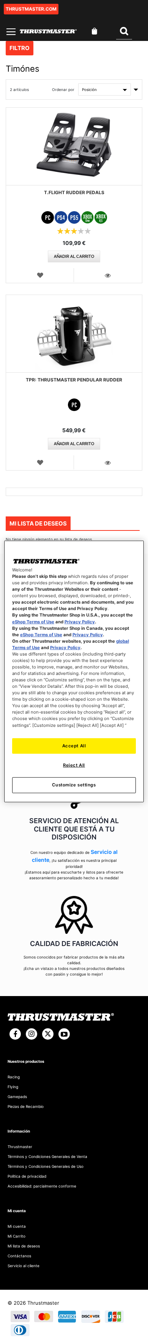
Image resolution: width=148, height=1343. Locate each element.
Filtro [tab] (19, 48)
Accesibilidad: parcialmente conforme (42, 1186)
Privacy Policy (80, 621)
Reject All (74, 765)
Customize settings (74, 785)
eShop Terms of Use (33, 621)
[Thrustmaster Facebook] (15, 1034)
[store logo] (48, 31)
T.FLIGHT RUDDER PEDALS (74, 192)
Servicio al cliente (23, 1265)
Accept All (74, 745)
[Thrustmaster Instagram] (31, 1034)
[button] (40, 275)
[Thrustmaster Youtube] (64, 1034)
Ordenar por (63, 89)
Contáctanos (19, 1256)
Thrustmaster (20, 1146)
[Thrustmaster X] (48, 1034)
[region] (74, 671)
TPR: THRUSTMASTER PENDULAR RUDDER (74, 380)
